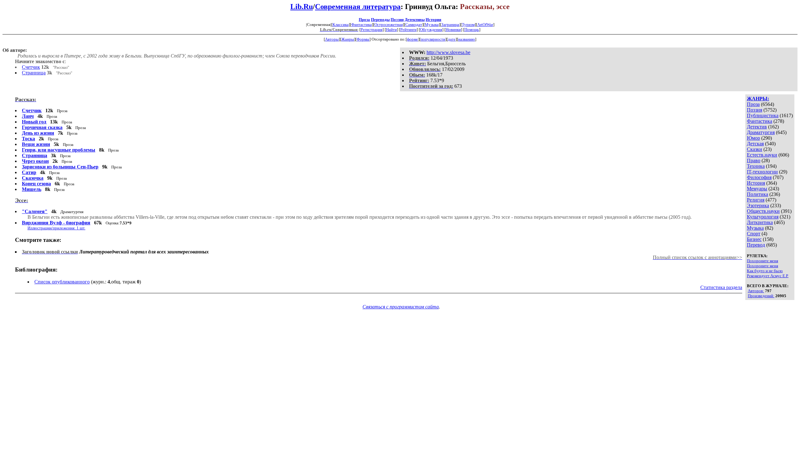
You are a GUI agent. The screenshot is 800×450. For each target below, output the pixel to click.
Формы (363, 39)
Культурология (762, 216)
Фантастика (361, 24)
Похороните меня (762, 260)
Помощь (471, 29)
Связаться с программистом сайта (400, 306)
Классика (340, 24)
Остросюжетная (388, 24)
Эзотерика (758, 205)
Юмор (753, 138)
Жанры (347, 39)
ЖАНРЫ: (758, 98)
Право (753, 160)
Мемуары (757, 188)
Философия (759, 177)
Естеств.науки (762, 155)
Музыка (432, 24)
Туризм (468, 24)
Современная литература (358, 6)
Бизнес (754, 239)
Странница (34, 72)
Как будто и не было (765, 270)
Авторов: (756, 290)
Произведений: (761, 295)
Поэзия (397, 19)
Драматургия (761, 132)
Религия (755, 199)
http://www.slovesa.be (448, 52)
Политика (757, 194)
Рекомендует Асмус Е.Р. (767, 275)
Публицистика (762, 115)
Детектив (757, 126)
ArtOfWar (485, 24)
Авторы (332, 39)
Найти (391, 29)
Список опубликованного (62, 281)
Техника (756, 166)
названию (466, 39)
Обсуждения (431, 29)
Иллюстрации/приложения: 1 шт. (56, 228)
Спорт (753, 233)
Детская (755, 143)
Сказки (754, 149)
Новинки (453, 29)
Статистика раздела (721, 287)
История (433, 19)
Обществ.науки (763, 211)
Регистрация (371, 29)
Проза (364, 19)
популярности (433, 39)
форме (412, 39)
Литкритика (760, 222)
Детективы (415, 19)
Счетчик (31, 67)
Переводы (380, 19)
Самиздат (413, 24)
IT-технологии (762, 171)
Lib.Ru (301, 6)
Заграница (450, 24)
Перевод (756, 245)
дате (452, 39)
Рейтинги (408, 29)
